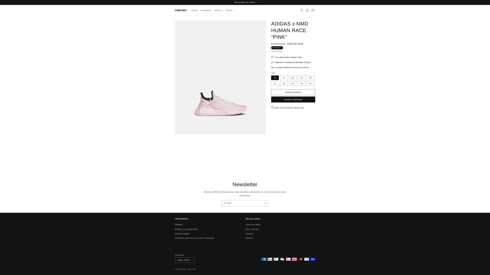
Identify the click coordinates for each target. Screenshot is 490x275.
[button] (218, 10)
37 (284, 78)
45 (310, 83)
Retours (249, 238)
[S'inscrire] (265, 203)
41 (275, 83)
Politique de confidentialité (186, 229)
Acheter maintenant (293, 99)
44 (302, 83)
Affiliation (179, 225)
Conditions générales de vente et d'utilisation (195, 238)
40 (310, 78)
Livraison (249, 234)
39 (302, 78)
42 (284, 83)
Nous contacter (252, 229)
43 (293, 83)
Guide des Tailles (253, 225)
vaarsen (184, 269)
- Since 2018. (191, 269)
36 (275, 78)
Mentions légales (182, 234)
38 (293, 78)
